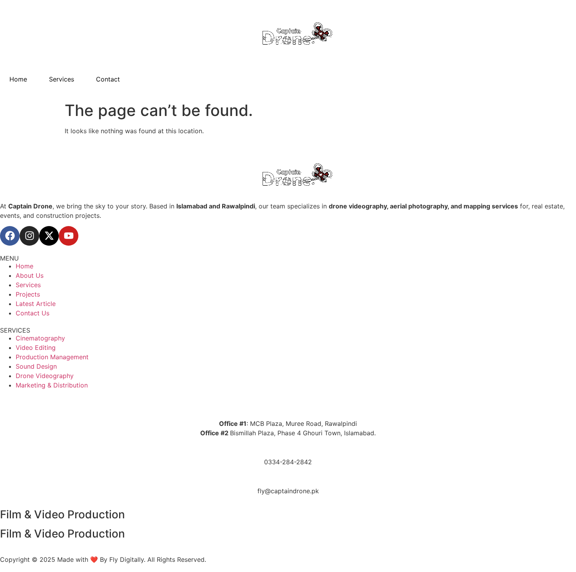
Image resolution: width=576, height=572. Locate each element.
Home (18, 79)
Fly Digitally (126, 559)
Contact (108, 79)
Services (61, 79)
